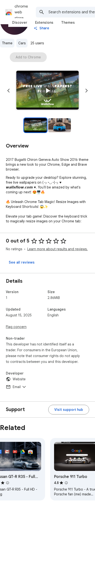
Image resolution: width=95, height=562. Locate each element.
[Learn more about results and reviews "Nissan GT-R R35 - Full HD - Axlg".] (7, 483)
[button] (47, 90)
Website (19, 379)
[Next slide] (86, 90)
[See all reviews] (22, 262)
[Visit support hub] (68, 409)
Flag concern (16, 327)
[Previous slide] (8, 90)
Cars (22, 43)
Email (17, 387)
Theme (7, 43)
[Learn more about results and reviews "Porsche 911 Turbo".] (66, 483)
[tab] (19, 22)
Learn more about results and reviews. (57, 249)
